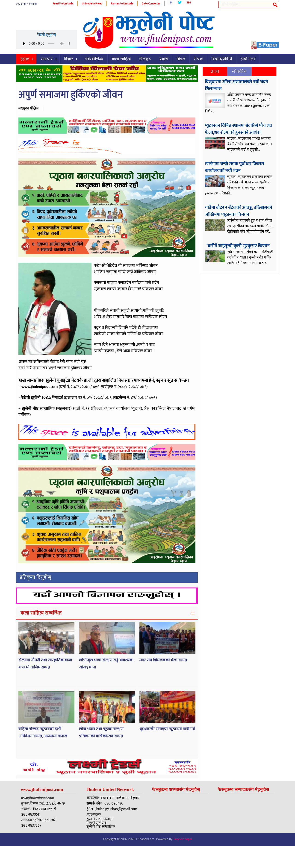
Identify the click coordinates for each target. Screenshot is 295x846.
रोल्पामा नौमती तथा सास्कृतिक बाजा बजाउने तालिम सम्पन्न (45, 664)
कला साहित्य (121, 59)
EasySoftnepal (182, 839)
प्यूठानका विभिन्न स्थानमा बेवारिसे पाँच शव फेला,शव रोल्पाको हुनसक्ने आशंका (238, 129)
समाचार (47, 59)
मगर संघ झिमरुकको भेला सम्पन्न (163, 660)
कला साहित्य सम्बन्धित (41, 613)
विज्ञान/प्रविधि (221, 59)
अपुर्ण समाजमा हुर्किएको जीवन (70, 95)
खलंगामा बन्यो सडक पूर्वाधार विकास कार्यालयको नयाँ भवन (234, 167)
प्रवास (163, 59)
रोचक (198, 59)
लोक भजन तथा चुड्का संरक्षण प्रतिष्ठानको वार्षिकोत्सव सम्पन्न (101, 733)
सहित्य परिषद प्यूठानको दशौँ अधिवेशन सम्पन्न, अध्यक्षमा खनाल (42, 733)
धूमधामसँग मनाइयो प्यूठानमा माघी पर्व (167, 729)
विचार (68, 59)
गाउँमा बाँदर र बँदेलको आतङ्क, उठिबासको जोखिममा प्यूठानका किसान (238, 211)
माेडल (181, 59)
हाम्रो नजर (248, 59)
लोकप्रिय (239, 71)
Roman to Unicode (122, 3)
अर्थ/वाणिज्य (93, 59)
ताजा (215, 71)
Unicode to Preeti (92, 3)
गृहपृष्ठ (24, 59)
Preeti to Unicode (63, 3)
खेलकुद (145, 59)
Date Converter (151, 3)
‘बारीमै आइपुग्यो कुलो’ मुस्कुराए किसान (238, 246)
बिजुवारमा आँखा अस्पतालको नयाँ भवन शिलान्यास (236, 85)
